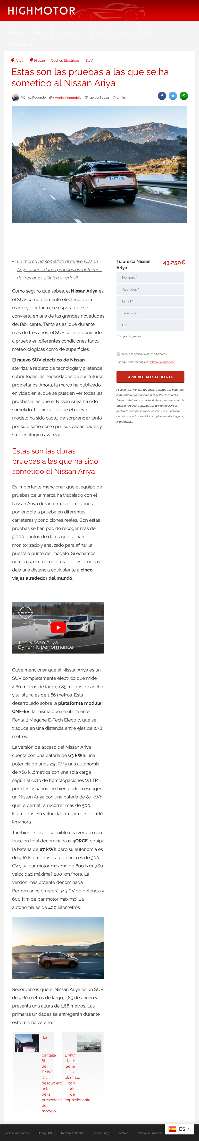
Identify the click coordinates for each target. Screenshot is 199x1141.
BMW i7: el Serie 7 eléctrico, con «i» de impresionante (70, 1077)
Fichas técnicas (69, 32)
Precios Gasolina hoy (16, 1133)
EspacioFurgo (101, 1133)
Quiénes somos (21, 44)
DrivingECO (45, 1133)
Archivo (123, 1133)
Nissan (39, 60)
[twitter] (173, 96)
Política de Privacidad (150, 1133)
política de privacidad (162, 362)
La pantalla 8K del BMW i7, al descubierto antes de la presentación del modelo (47, 1074)
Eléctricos (16, 32)
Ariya (20, 60)
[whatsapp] (184, 96)
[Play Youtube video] (58, 628)
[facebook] (162, 96)
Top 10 (96, 32)
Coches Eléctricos (65, 60)
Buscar (150, 32)
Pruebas (40, 32)
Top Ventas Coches (72, 1133)
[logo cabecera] (41, 10)
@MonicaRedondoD (66, 98)
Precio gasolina (123, 32)
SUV (89, 60)
